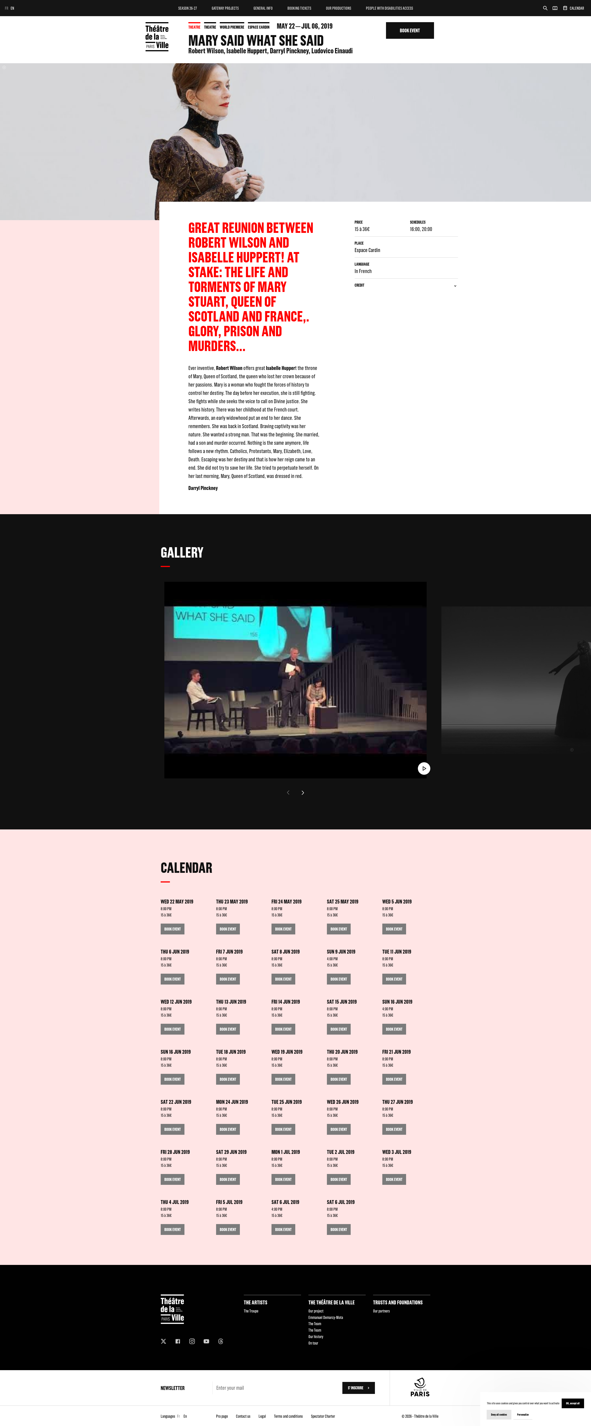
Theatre (194, 27)
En (12, 8)
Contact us (243, 1416)
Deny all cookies (499, 1414)
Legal (262, 1416)
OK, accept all (573, 1403)
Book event (410, 30)
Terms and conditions (288, 1416)
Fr (6, 8)
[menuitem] (188, 8)
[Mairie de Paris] (420, 1395)
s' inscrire (355, 1387)
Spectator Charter (323, 1416)
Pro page (222, 1416)
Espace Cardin (258, 27)
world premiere (232, 27)
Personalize (523, 1414)
